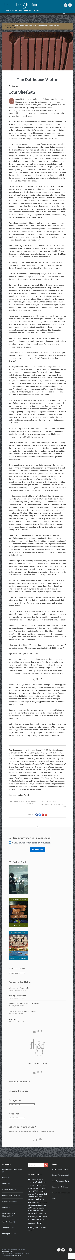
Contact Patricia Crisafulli (60, 1175)
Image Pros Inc (17, 1255)
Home (16, 25)
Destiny (44, 1186)
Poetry (4, 1207)
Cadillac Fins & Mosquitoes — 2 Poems (22, 1011)
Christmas (40, 1182)
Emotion (35, 1188)
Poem (39, 1216)
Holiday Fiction (7, 1190)
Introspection (33, 1205)
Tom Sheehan (42, 25)
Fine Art (30, 1194)
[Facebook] (65, 5)
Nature (36, 1213)
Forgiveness (53, 804)
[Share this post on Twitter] (39, 814)
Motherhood (31, 1210)
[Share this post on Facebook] (36, 814)
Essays (4, 1184)
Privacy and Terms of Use (61, 1193)
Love (30, 1207)
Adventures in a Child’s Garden (19, 988)
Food (33, 1194)
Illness (34, 1202)
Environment (42, 1188)
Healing (35, 1196)
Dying (30, 1188)
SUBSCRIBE (39, 849)
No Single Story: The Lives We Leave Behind (24, 1004)
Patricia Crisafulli (8, 1201)
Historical (31, 1200)
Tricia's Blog (6, 1228)
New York (43, 1213)
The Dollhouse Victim (37, 79)
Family (34, 1191)
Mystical (30, 1213)
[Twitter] (70, 5)
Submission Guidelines (60, 1187)
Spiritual (38, 1227)
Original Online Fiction (28, 25)
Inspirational (42, 1202)
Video (44, 1228)
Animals (31, 1179)
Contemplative (34, 1185)
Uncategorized (54, 25)
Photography (32, 1217)
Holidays (39, 1199)
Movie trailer (39, 1211)
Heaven (40, 1196)
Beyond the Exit (14, 1019)
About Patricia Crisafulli (60, 1169)
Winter (30, 1230)
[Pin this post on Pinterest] (43, 814)
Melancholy (41, 1208)
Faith (29, 1191)
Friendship (39, 1194)
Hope (29, 1202)
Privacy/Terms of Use (8, 1251)
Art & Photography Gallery (61, 1181)
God (45, 1194)
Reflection (31, 1220)
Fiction (42, 1191)
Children (46, 804)
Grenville (30, 1196)
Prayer (45, 1217)
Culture (4, 1178)
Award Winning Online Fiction (12, 1169)
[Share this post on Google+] (46, 814)
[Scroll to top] (70, 1249)
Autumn (36, 1179)
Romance (39, 1219)
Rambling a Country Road (17, 996)
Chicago (41, 1179)
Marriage (35, 1208)
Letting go (42, 1205)
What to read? (17, 968)
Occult (60, 804)
